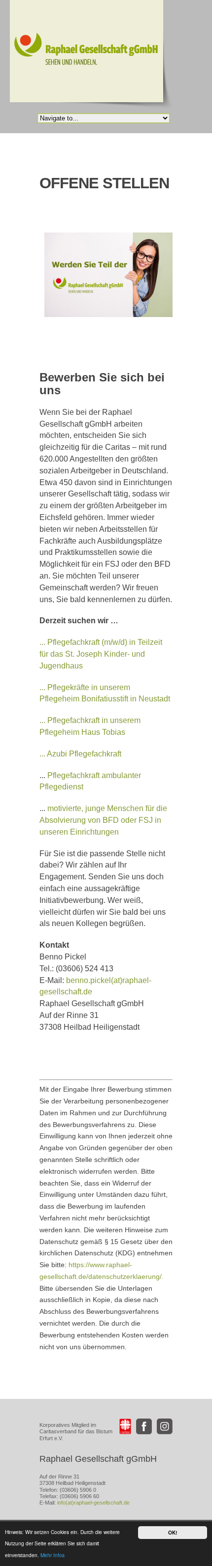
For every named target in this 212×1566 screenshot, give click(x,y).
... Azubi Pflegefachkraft (80, 754)
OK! (172, 1532)
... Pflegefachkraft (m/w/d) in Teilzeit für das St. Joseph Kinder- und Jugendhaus (100, 654)
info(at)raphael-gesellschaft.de (93, 1503)
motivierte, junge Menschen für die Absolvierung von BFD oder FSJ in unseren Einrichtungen (103, 820)
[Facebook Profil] (144, 1426)
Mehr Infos (52, 1555)
